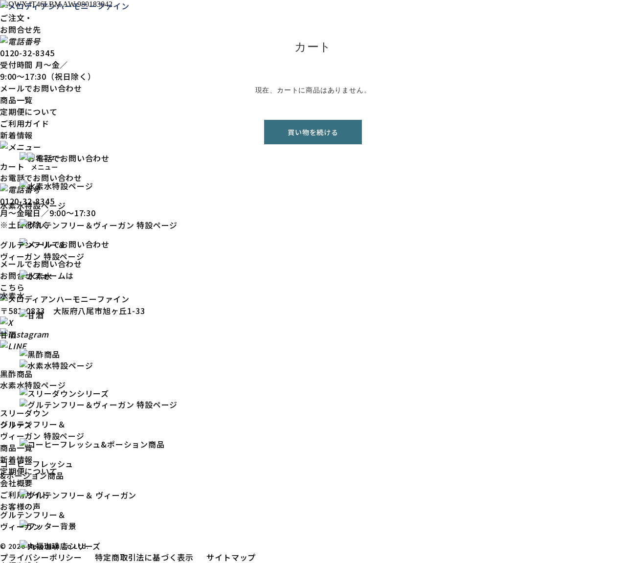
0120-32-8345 (27, 53)
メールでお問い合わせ (41, 88)
